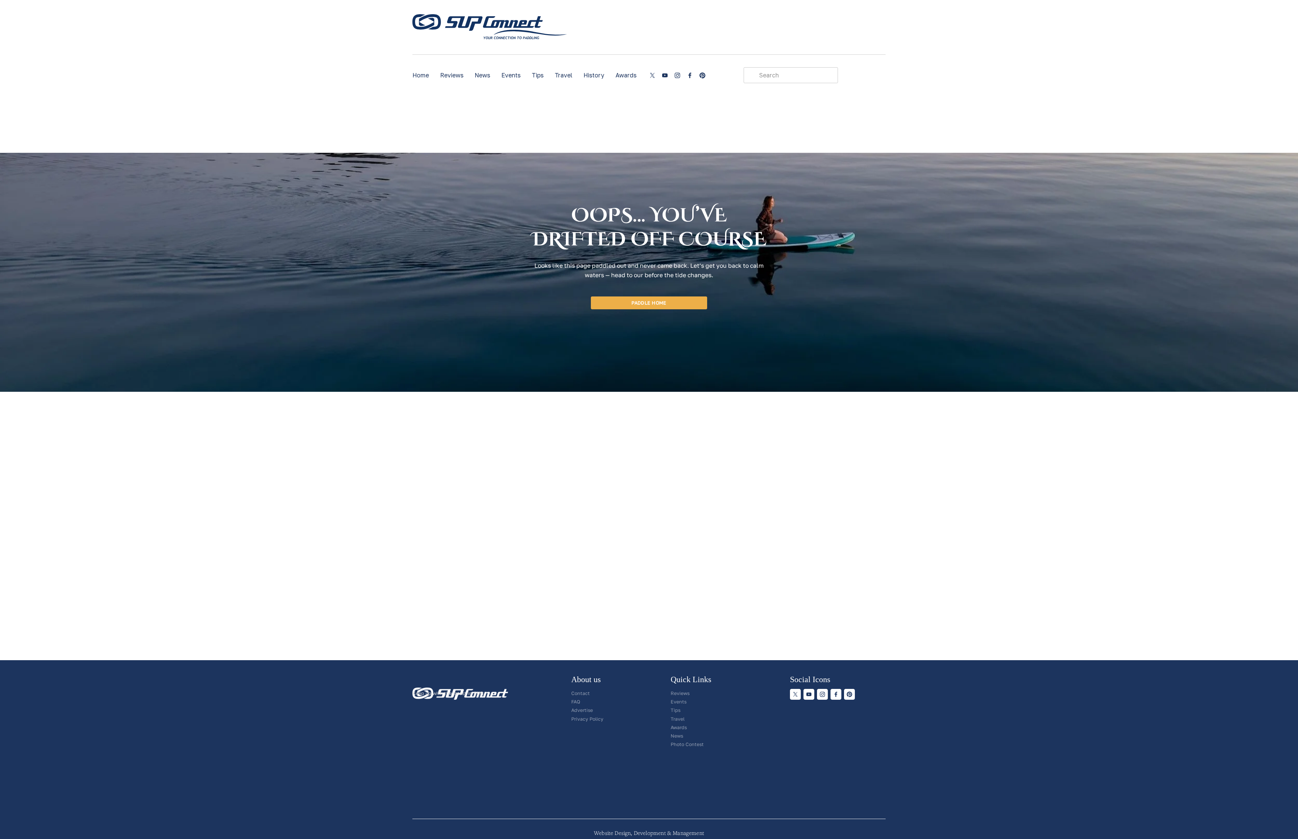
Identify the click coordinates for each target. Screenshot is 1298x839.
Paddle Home (648, 303)
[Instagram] (677, 75)
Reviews (451, 75)
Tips (538, 75)
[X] (652, 75)
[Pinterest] (702, 75)
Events (511, 75)
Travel (563, 75)
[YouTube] (665, 75)
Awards (626, 75)
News (482, 75)
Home (420, 75)
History (593, 75)
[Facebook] (690, 75)
